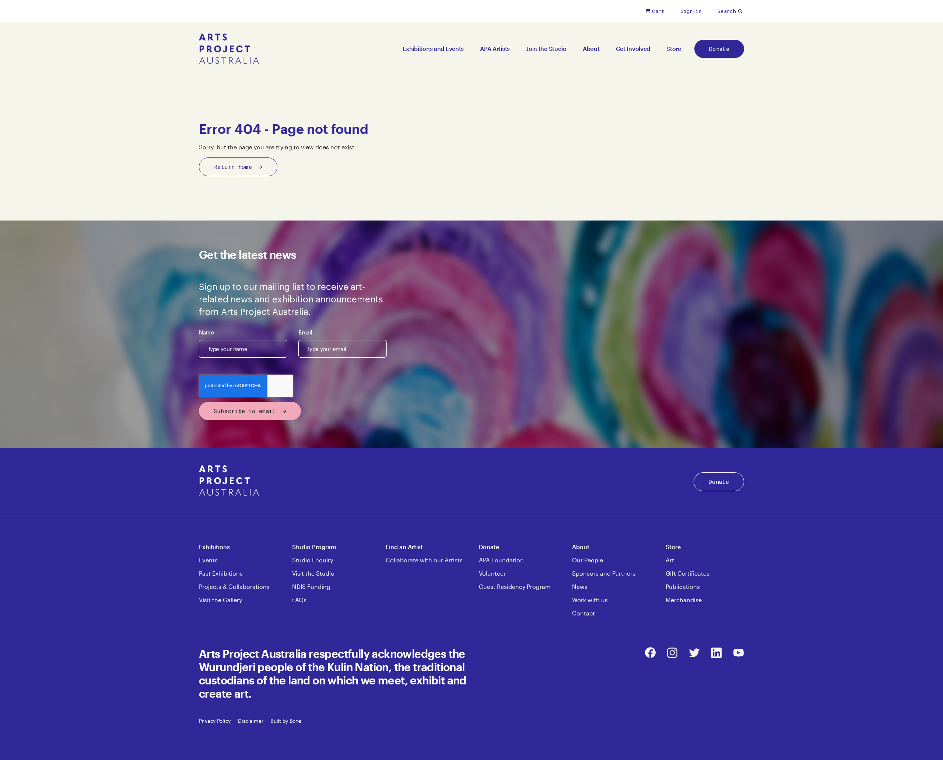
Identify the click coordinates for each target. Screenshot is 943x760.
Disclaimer (250, 721)
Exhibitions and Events (433, 48)
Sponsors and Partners (603, 573)
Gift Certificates (687, 573)
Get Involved (633, 48)
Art (670, 559)
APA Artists (495, 48)
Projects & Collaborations (234, 586)
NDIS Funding (311, 586)
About (591, 48)
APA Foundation (501, 559)
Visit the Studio (313, 573)
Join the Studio (546, 48)
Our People (587, 559)
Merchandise (684, 599)
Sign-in (691, 11)
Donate (719, 48)
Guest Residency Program (515, 586)
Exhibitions (214, 546)
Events (208, 559)
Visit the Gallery (220, 599)
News (580, 586)
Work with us (590, 599)
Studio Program (314, 546)
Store (673, 48)
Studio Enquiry (312, 559)
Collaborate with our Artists (424, 559)
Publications (683, 586)
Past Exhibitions (221, 573)
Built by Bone (285, 721)
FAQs (299, 599)
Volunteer (492, 573)
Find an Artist (404, 546)
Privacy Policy (215, 721)
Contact (583, 613)
